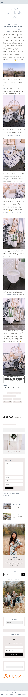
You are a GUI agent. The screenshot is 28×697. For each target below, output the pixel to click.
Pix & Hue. (24, 694)
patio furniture (8, 401)
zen (21, 401)
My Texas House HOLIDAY (14, 451)
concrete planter (9, 295)
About (10, 690)
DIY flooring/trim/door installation (14, 428)
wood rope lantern (16, 212)
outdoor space (17, 398)
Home (6, 690)
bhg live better (11, 395)
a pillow (8, 178)
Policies (21, 690)
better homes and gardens (14, 393)
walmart (16, 401)
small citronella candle (9, 254)
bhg (5, 395)
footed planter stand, (10, 294)
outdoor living (7, 398)
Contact (16, 690)
